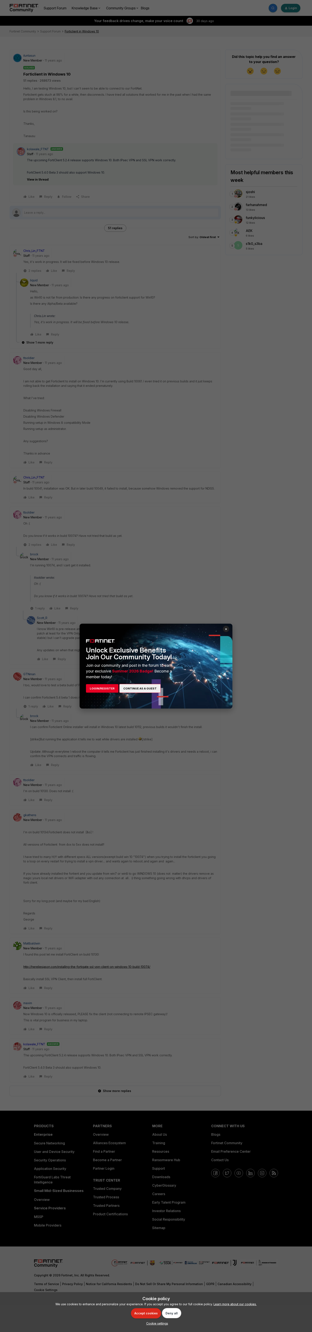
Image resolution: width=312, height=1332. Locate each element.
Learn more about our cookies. (235, 1304)
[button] (156, 1323)
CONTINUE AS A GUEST (140, 688)
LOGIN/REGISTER (102, 688)
